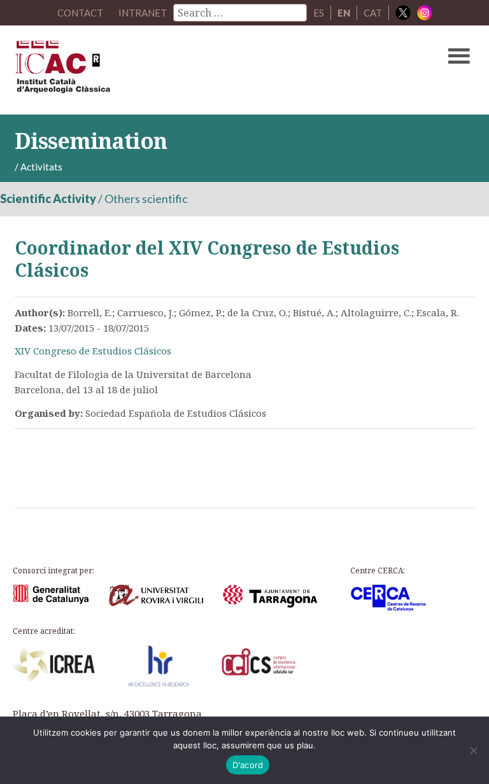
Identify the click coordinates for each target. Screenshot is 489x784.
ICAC (195, 70)
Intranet (142, 12)
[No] (473, 750)
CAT (373, 12)
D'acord (248, 765)
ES (318, 12)
